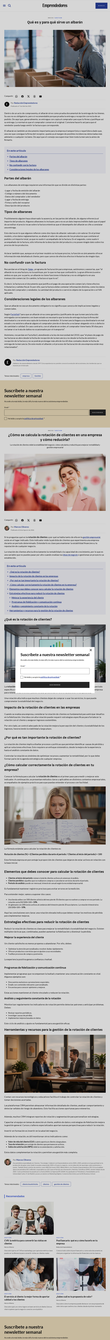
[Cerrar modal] (90, 650)
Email (23, 666)
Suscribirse (55, 685)
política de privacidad (49, 677)
